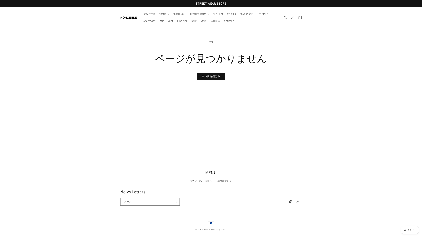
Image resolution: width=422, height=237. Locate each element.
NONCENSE (206, 229)
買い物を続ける (211, 76)
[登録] (176, 202)
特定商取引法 (224, 181)
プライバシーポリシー (202, 181)
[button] (164, 14)
